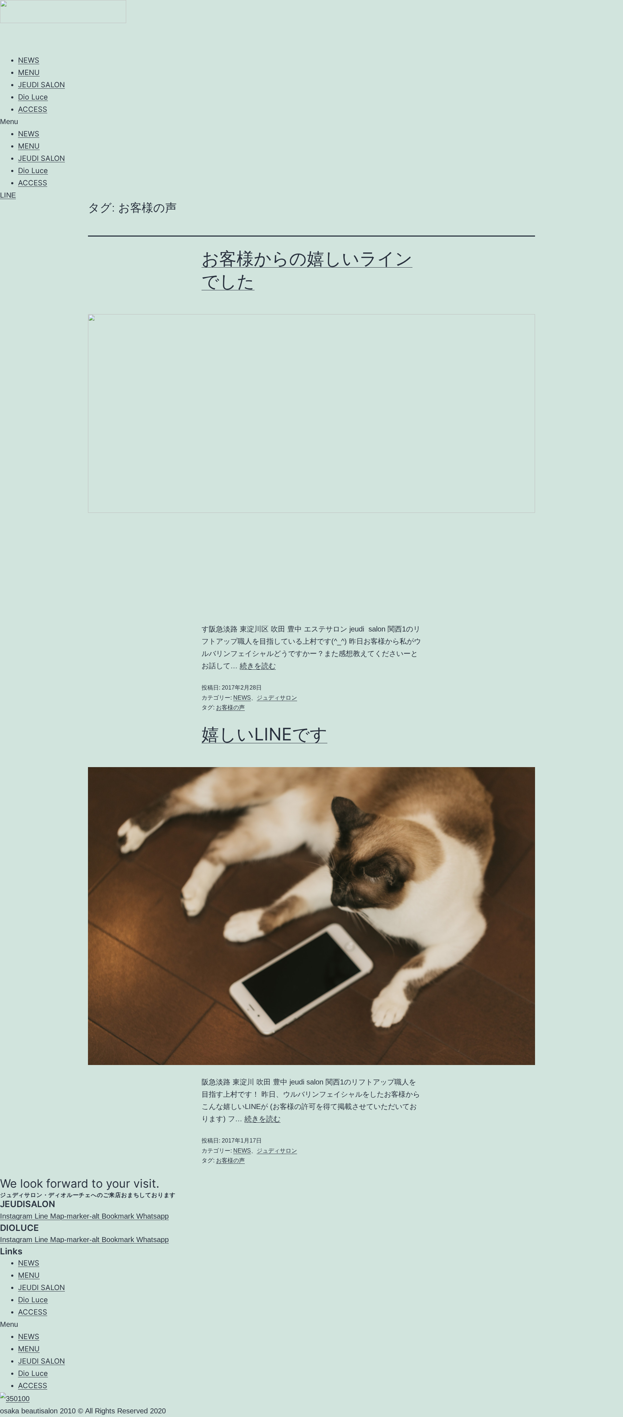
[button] (311, 121)
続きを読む (258, 666)
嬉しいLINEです (264, 734)
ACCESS (32, 109)
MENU (29, 72)
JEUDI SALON (41, 84)
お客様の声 (230, 707)
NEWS (28, 60)
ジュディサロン (277, 698)
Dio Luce (33, 97)
